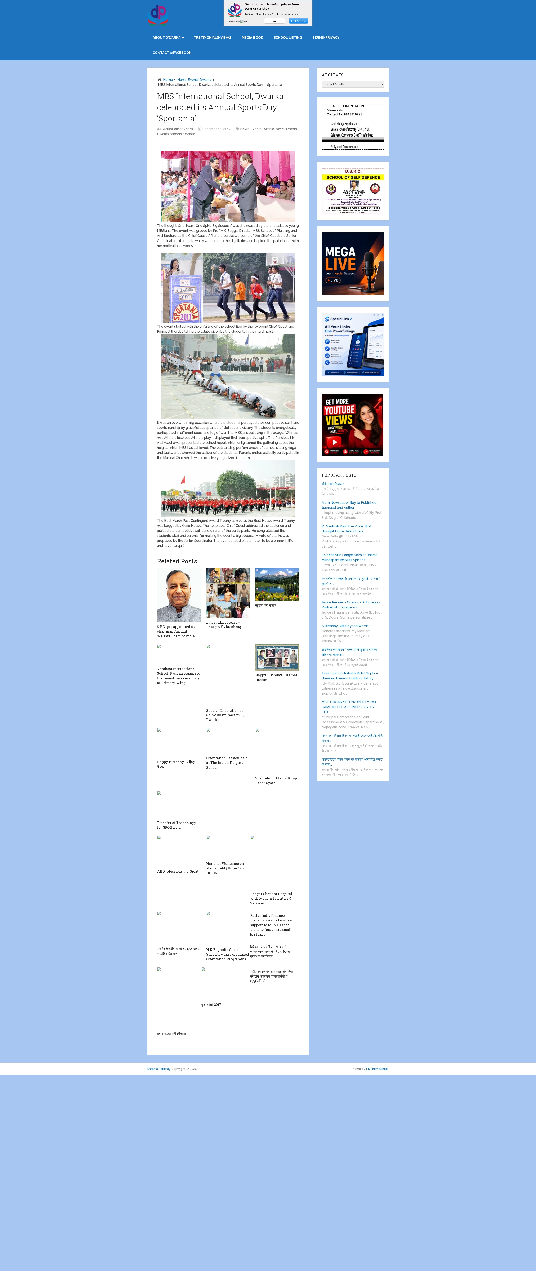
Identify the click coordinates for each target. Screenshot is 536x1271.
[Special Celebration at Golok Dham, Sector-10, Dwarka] (228, 675)
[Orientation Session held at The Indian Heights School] (228, 741)
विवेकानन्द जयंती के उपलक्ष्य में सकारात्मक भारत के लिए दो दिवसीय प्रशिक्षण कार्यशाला (271, 951)
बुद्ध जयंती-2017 (211, 1004)
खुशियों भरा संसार (265, 605)
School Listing (288, 38)
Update (189, 134)
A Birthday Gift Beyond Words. (345, 626)
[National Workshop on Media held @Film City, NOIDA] (228, 847)
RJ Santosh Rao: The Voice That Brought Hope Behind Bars (346, 528)
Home (168, 80)
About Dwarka (167, 38)
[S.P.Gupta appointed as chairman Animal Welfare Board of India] (179, 595)
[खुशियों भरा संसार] (277, 584)
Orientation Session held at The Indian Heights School (227, 763)
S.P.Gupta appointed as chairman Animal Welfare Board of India (176, 631)
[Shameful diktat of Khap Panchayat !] (277, 751)
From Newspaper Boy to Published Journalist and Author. (349, 505)
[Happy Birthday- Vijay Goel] (179, 742)
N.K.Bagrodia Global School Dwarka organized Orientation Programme (227, 954)
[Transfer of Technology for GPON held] (179, 804)
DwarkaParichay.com (176, 129)
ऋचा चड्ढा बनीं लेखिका (171, 1033)
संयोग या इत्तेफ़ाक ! (333, 484)
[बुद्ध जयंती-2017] (223, 983)
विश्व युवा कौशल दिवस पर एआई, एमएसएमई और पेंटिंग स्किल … (353, 738)
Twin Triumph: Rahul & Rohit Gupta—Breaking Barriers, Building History (350, 675)
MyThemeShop (377, 1069)
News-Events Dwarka (194, 80)
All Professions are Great (177, 871)
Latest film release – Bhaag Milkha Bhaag (223, 624)
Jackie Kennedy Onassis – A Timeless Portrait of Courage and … (351, 604)
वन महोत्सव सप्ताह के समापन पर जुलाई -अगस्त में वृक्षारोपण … (351, 581)
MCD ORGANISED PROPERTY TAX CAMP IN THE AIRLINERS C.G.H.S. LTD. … (349, 707)
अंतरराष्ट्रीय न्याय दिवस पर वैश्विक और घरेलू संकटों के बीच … (352, 761)
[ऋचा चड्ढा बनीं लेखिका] (179, 998)
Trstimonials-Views (212, 38)
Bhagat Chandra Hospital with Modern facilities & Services (271, 898)
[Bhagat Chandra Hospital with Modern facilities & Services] (272, 862)
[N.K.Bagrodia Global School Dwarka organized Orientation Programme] (228, 928)
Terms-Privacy (325, 38)
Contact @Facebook (172, 53)
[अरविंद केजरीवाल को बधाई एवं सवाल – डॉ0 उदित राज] (179, 927)
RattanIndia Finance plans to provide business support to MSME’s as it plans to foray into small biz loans (271, 924)
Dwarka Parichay (159, 1069)
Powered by (234, 21)
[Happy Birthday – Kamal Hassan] (277, 657)
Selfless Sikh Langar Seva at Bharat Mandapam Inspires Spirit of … (349, 557)
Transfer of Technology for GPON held (176, 824)
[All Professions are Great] (179, 851)
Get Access (298, 21)
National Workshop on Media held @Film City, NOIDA (225, 868)
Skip (274, 21)
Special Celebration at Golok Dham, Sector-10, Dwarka (225, 715)
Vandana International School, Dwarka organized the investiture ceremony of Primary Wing (178, 675)
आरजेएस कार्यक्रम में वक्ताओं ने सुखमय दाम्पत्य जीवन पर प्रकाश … (349, 652)
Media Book (252, 38)
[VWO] (244, 21)
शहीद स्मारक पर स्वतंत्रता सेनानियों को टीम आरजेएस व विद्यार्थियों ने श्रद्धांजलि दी (271, 976)
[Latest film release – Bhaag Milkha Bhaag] (228, 593)
